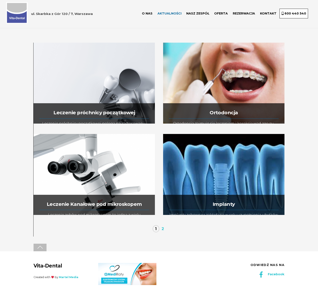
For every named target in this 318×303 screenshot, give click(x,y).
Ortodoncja (224, 113)
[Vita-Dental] (17, 21)
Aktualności (169, 13)
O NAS (147, 13)
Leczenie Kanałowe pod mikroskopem (94, 204)
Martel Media (68, 277)
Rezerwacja (244, 13)
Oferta (221, 13)
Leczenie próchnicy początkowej (94, 113)
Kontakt (268, 13)
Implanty (224, 204)
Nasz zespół (197, 13)
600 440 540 (295, 13)
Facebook (275, 274)
